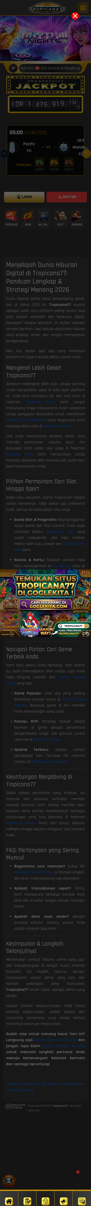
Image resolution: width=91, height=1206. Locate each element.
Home (9, 1198)
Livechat (82, 1198)
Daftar (27, 1198)
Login (45, 1198)
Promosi (64, 1198)
